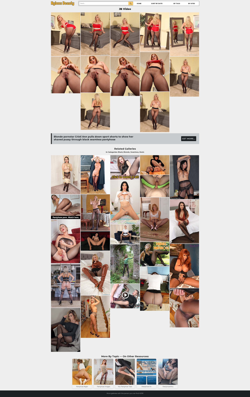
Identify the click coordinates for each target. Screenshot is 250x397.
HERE (141, 393)
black (120, 152)
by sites (191, 3)
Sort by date (156, 3)
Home (139, 3)
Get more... (188, 138)
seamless (134, 152)
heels (141, 152)
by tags (177, 3)
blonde (127, 152)
